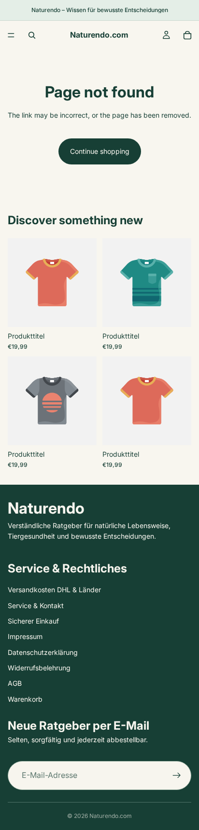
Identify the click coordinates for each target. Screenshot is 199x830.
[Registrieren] (177, 775)
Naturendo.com (110, 815)
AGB (15, 683)
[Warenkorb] (187, 35)
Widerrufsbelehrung (39, 668)
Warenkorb (25, 699)
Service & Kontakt (36, 605)
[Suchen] (32, 35)
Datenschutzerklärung (43, 652)
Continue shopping (99, 151)
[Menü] (11, 35)
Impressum (25, 636)
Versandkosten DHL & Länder (54, 589)
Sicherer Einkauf (33, 621)
